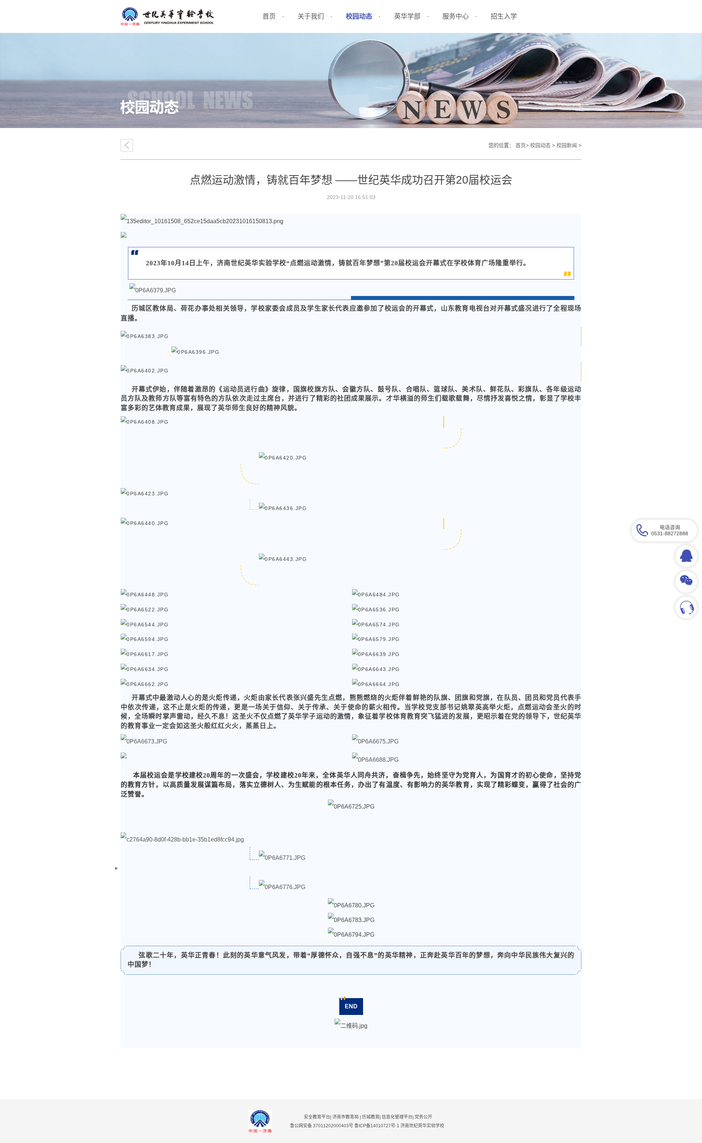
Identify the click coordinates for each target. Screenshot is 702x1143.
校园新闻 (566, 145)
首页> (522, 145)
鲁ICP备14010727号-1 (377, 1125)
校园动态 (540, 145)
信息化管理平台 (397, 1117)
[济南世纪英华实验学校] (167, 16)
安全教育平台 (317, 1117)
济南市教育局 (345, 1117)
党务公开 (423, 1117)
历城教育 (371, 1117)
